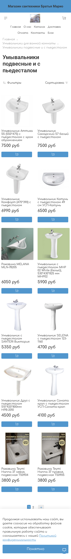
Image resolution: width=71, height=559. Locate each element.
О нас (27, 27)
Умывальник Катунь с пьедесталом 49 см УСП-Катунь (53, 202)
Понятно (35, 549)
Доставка (54, 27)
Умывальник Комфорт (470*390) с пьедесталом (16, 202)
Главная (15, 27)
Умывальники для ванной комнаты (29, 43)
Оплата (23, 33)
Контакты (38, 33)
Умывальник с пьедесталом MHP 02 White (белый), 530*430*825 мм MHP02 (52, 270)
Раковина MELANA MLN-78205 (15, 266)
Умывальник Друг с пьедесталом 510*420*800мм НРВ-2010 (15, 405)
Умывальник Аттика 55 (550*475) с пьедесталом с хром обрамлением (17, 135)
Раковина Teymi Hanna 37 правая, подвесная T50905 (51, 472)
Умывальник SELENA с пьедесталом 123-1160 (53, 338)
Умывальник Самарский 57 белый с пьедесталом (53, 134)
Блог (51, 33)
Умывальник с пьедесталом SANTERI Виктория (15, 338)
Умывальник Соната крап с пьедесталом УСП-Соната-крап (53, 403)
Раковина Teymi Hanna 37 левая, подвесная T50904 (14, 472)
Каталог (39, 27)
